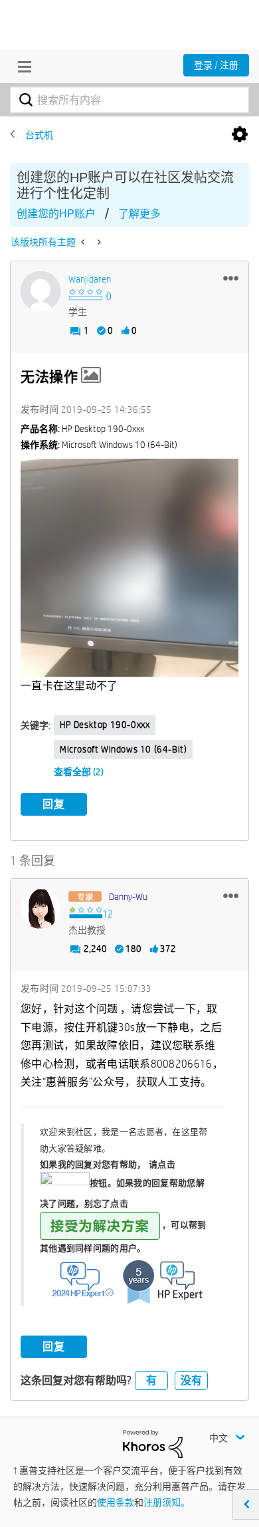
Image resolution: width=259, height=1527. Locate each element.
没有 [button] (191, 1380)
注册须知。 (166, 1502)
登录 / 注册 (216, 65)
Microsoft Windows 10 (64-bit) (123, 749)
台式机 (39, 135)
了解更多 (139, 213)
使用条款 (115, 1502)
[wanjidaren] (40, 291)
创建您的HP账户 (56, 213)
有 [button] (151, 1380)
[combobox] (129, 99)
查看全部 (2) (79, 772)
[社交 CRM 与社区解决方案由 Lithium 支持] (153, 1443)
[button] (230, 278)
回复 (54, 804)
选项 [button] (239, 135)
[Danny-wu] (40, 909)
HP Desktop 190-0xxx (104, 725)
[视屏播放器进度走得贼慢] (98, 242)
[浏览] (21, 66)
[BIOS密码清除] (84, 242)
